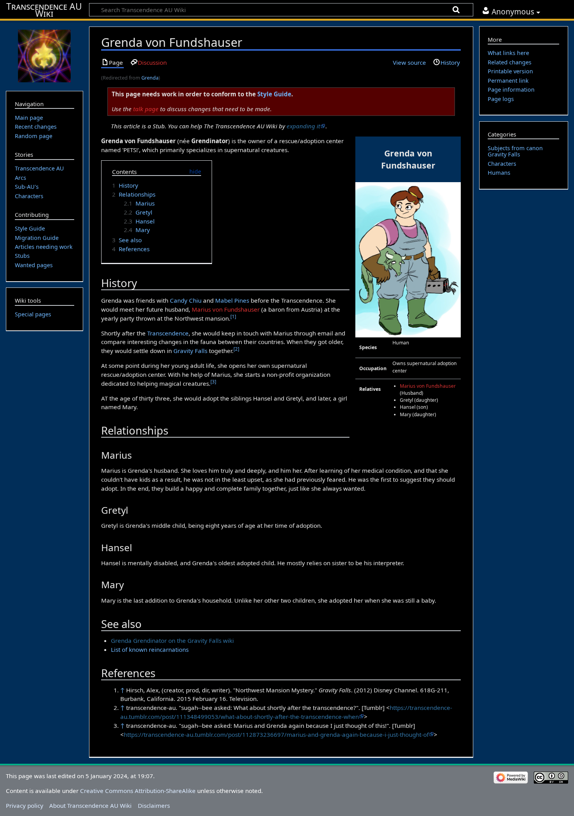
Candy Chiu (185, 300)
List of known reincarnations (150, 649)
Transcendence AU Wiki (44, 10)
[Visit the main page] (44, 55)
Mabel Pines (232, 300)
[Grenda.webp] (408, 259)
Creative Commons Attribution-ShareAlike (138, 791)
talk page (146, 109)
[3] (213, 382)
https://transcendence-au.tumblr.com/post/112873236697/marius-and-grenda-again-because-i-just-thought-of (276, 734)
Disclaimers (154, 805)
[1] (233, 316)
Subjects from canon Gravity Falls (515, 151)
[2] (236, 349)
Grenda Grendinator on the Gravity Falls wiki (172, 640)
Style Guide (274, 94)
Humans (499, 172)
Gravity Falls (190, 351)
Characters (502, 163)
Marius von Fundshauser (428, 386)
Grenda (150, 77)
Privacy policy (24, 805)
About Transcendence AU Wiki (90, 805)
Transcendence (168, 333)
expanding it (303, 126)
